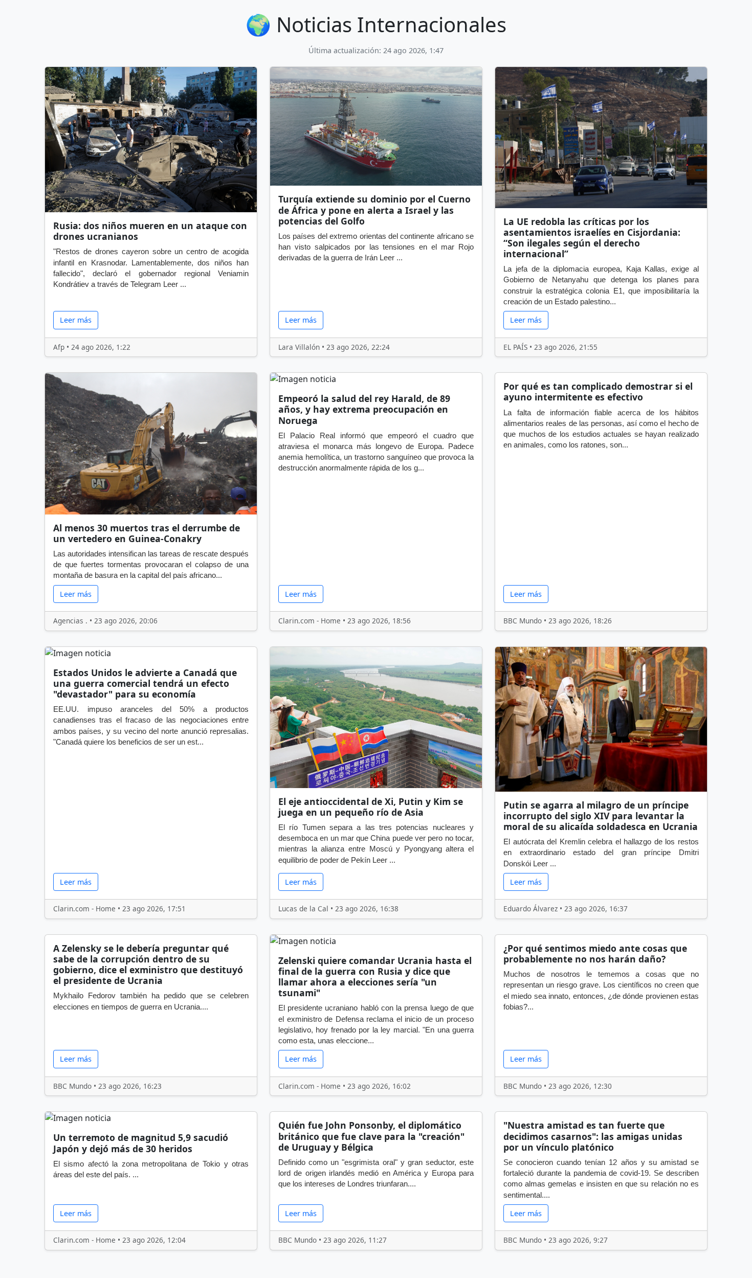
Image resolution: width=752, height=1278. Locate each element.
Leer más (76, 320)
